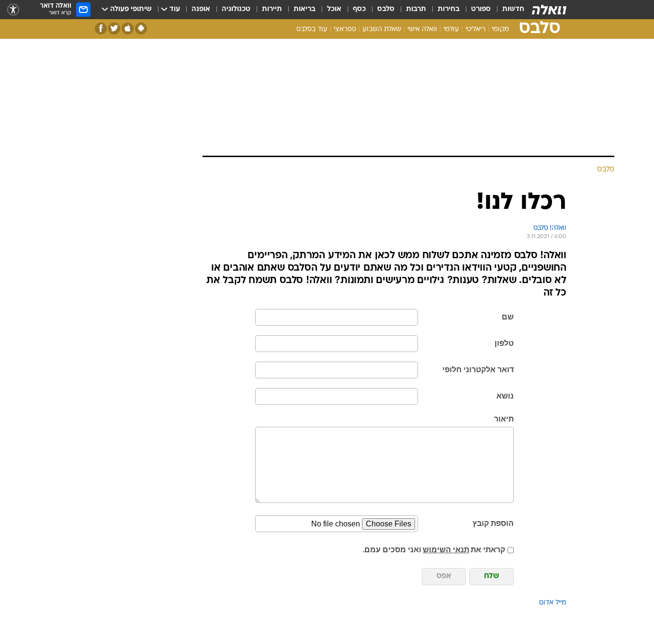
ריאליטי (475, 29)
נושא (505, 396)
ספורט (481, 9)
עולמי (451, 29)
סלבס (386, 9)
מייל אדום (552, 603)
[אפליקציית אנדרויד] (141, 28)
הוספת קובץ (493, 523)
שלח (491, 576)
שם (508, 317)
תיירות (272, 9)
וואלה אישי (422, 29)
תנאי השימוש (446, 550)
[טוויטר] (114, 28)
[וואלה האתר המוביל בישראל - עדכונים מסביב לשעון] (549, 9)
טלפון (504, 343)
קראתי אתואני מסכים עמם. (433, 550)
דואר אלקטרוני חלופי (478, 369)
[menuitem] (507, 9)
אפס (444, 576)
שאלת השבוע (381, 29)
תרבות (416, 9)
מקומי (500, 29)
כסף (359, 9)
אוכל (334, 9)
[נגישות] (13, 10)
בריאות (304, 9)
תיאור (504, 419)
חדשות (513, 9)
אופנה (201, 9)
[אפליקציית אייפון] (128, 28)
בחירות (449, 9)
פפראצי (345, 29)
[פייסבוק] (101, 28)
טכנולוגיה (236, 9)
